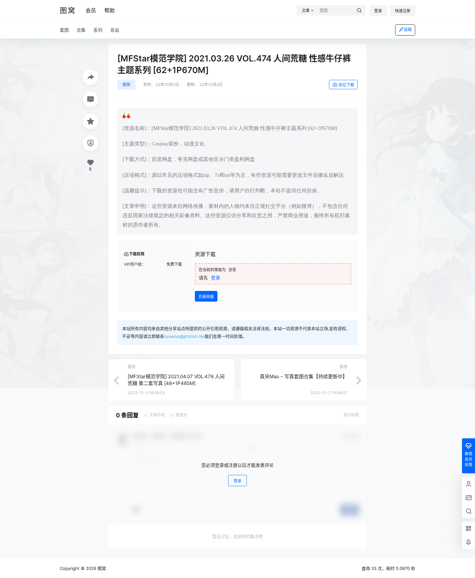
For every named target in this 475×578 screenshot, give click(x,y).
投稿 (408, 29)
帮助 (109, 10)
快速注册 (402, 10)
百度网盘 (206, 296)
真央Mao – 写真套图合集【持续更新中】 (303, 376)
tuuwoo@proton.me (184, 336)
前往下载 (346, 84)
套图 (126, 84)
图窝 (101, 568)
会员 (91, 10)
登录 (378, 10)
